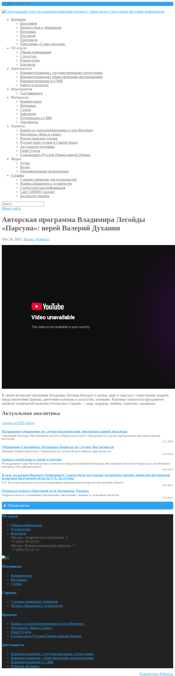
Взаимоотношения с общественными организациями (61, 77)
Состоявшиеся (31, 93)
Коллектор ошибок (34, 196)
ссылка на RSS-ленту (18, 423)
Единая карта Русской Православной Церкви (55, 155)
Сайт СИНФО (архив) (37, 192)
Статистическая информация (42, 188)
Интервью (28, 32)
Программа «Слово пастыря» (43, 44)
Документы (29, 122)
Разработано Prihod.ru (156, 674)
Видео (25, 167)
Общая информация (35, 52)
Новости (42, 239)
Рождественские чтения (38, 138)
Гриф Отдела (30, 151)
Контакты (27, 64)
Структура (28, 56)
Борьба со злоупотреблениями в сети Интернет (56, 130)
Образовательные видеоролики (44, 171)
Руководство (30, 60)
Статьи (25, 110)
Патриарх (18, 19)
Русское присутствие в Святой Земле (49, 142)
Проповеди (29, 40)
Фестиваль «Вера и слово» (41, 134)
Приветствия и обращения (40, 27)
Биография (28, 23)
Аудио (25, 163)
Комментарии (30, 101)
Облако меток (18, 505)
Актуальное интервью (37, 147)
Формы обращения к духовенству (46, 183)
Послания (27, 36)
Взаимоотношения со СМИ (41, 81)
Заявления (28, 114)
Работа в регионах (34, 85)
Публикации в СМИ (36, 118)
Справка (17, 175)
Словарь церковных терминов (34, 601)
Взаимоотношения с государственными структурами (61, 73)
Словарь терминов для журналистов (48, 179)
